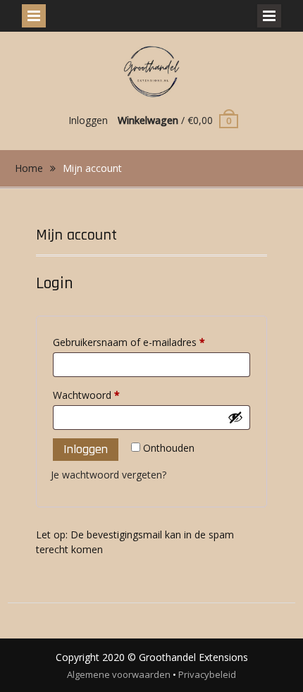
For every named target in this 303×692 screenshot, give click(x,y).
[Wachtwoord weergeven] (235, 417)
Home (29, 168)
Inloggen (88, 120)
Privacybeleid (207, 674)
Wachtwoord (101, 395)
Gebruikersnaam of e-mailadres (144, 342)
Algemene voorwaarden (119, 674)
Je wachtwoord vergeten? (108, 474)
